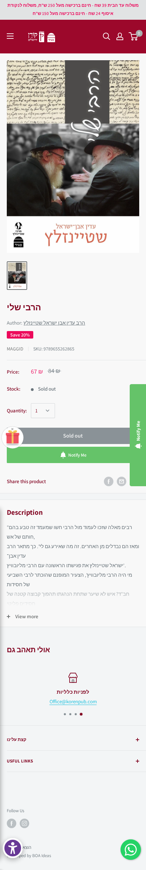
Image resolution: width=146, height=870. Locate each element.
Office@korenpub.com (73, 701)
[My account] (119, 36)
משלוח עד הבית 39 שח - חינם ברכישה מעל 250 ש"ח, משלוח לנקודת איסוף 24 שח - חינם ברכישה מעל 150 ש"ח (73, 9)
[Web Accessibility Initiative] (12, 848)
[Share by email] (121, 481)
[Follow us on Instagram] (24, 823)
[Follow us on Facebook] (11, 823)
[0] (133, 36)
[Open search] (106, 36)
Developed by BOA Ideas (29, 855)
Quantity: (17, 410)
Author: (46, 322)
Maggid (15, 349)
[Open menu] (10, 36)
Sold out (73, 435)
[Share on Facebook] (108, 481)
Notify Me (77, 455)
